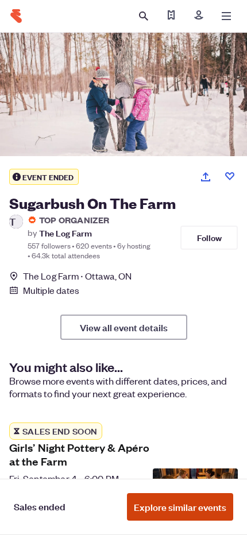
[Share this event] (205, 176)
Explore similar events (180, 507)
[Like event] (230, 176)
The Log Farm (65, 232)
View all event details (124, 327)
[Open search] (143, 16)
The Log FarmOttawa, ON (77, 276)
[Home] (16, 16)
